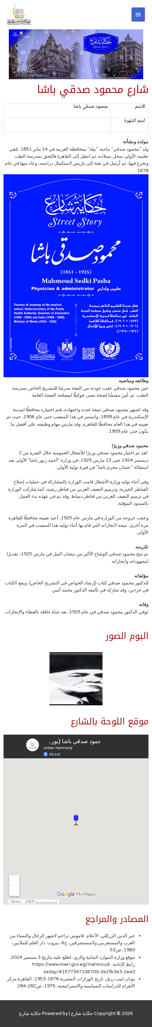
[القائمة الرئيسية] (138, 14)
